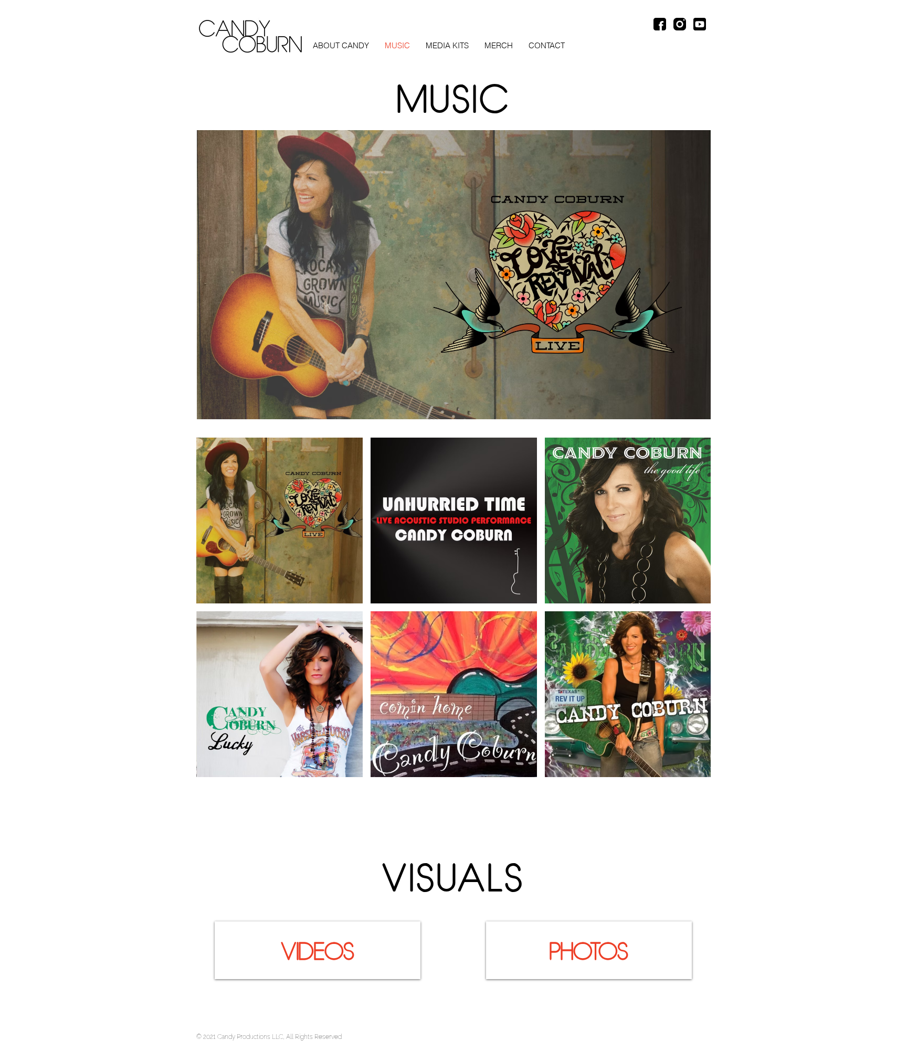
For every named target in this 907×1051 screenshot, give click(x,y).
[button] (447, 45)
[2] (679, 24)
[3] (699, 24)
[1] (659, 24)
